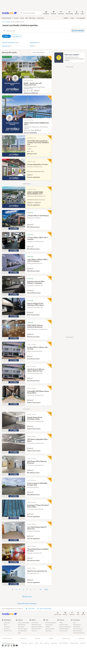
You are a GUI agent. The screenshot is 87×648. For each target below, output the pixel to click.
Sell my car (34, 630)
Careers (37, 643)
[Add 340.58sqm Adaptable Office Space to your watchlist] (49, 436)
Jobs (47, 620)
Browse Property (6, 18)
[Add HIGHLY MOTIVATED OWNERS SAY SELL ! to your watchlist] (49, 97)
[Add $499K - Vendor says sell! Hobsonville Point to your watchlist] (49, 58)
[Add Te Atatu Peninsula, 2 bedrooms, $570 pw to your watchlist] (49, 137)
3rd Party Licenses (77, 628)
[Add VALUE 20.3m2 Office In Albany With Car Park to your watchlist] (49, 366)
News (41, 643)
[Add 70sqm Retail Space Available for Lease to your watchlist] (49, 546)
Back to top (28, 596)
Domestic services (63, 624)
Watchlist (65, 614)
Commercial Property (10, 42)
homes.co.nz (23, 638)
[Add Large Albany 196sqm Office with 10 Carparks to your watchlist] (49, 256)
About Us (31, 643)
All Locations (16, 36)
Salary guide (48, 630)
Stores (5, 624)
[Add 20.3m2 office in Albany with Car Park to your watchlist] (49, 344)
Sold (26, 18)
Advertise (46, 643)
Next (46, 589)
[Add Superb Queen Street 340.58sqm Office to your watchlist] (49, 414)
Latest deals (7, 622)
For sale (16, 18)
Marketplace (7, 620)
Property (8, 22)
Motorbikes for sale (36, 624)
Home (3, 22)
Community (76, 620)
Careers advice (49, 624)
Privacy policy (54, 643)
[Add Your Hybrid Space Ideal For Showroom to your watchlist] (49, 524)
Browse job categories (51, 622)
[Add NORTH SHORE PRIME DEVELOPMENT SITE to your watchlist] (49, 189)
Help (74, 622)
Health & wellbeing (63, 628)
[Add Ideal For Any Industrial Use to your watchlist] (49, 567)
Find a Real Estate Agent (22, 632)
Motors (34, 620)
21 (40, 589)
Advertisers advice (50, 628)
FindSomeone (81, 638)
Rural (32, 46)
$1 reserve (6, 628)
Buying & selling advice (37, 626)
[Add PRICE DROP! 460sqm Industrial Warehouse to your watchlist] (49, 322)
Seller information (77, 630)
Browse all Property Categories (26, 603)
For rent (22, 18)
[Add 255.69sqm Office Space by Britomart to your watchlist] (49, 458)
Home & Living (7, 630)
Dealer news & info (36, 628)
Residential (35, 42)
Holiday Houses (66, 638)
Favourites (72, 614)
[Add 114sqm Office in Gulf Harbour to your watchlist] (49, 212)
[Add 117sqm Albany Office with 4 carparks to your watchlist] (49, 234)
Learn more (31, 608)
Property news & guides (23, 622)
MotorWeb (37, 638)
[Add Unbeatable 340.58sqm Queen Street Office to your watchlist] (49, 388)
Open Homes (21, 626)
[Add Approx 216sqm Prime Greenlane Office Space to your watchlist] (49, 300)
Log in (82, 13)
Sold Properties (21, 624)
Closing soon (7, 626)
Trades (61, 622)
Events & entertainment (65, 626)
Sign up (77, 13)
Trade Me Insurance (6, 638)
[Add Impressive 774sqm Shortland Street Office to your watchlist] (49, 502)
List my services (63, 630)
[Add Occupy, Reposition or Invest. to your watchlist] (49, 161)
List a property (81, 18)
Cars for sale (35, 622)
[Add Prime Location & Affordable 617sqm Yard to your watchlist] (49, 480)
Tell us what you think (45, 608)
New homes (32, 18)
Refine (7, 36)
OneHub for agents (22, 628)
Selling (66, 18)
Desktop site (24, 643)
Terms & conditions (63, 643)
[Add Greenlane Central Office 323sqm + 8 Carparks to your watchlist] (49, 278)
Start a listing (57, 614)
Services (61, 620)
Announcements (77, 624)
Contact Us (82, 643)
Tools (72, 18)
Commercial (40, 18)
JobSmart (48, 626)
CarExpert (51, 638)
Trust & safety (76, 626)
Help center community (78, 633)
